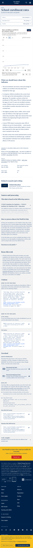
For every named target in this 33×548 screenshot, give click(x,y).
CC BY (16, 75)
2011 (7, 70)
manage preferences (22, 541)
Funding (19, 496)
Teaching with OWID (6, 510)
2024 (29, 70)
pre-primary (9, 155)
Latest (2, 503)
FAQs (22, 475)
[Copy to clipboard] (27, 293)
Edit (27, 37)
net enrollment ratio (13, 151)
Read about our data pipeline (8, 244)
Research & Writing (6, 517)
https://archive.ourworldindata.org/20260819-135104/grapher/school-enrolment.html (14, 303)
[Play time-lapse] (3, 70)
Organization (20, 493)
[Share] (26, 74)
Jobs (18, 502)
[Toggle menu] (2, 2)
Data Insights (4, 496)
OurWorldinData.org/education (8, 75)
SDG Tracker (4, 506)
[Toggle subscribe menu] (30, 2)
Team (18, 499)
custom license (14, 471)
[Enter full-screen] (29, 74)
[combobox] (26, 2)
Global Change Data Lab (24, 463)
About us (19, 489)
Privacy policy (4, 534)
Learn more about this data (11, 73)
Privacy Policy (12, 541)
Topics (2, 489)
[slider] (10, 70)
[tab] (3, 38)
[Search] (26, 2)
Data (2, 493)
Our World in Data (16, 2)
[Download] (23, 74)
